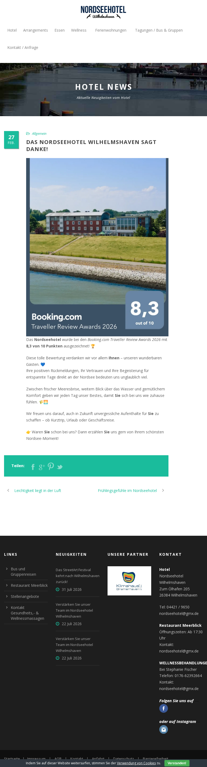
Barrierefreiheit (155, 758)
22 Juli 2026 (72, 623)
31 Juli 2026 (72, 589)
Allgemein (39, 133)
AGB (57, 758)
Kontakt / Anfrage (22, 47)
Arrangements (35, 30)
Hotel (12, 30)
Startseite (12, 758)
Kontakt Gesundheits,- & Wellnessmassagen (27, 613)
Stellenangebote (25, 596)
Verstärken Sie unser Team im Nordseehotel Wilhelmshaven (74, 610)
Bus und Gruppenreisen (23, 571)
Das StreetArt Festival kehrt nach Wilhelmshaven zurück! (77, 575)
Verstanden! (177, 763)
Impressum (36, 758)
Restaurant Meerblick (29, 585)
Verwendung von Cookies (136, 763)
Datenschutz (123, 758)
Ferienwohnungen (110, 30)
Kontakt (76, 758)
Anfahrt (98, 758)
